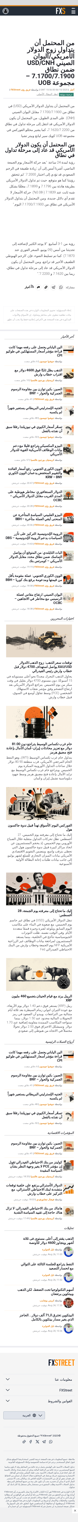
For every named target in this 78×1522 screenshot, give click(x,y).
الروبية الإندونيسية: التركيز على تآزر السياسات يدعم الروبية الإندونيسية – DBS (34, 536)
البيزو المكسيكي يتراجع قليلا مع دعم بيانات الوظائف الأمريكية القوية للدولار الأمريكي (36, 450)
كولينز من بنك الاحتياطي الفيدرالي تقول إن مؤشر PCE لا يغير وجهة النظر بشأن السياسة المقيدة (35, 1166)
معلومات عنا (63, 1379)
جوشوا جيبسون (46, 361)
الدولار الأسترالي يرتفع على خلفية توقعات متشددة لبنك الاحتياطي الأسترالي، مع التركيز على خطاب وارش (34, 1189)
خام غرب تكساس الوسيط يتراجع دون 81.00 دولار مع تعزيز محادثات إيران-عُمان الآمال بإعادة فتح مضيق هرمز (39, 748)
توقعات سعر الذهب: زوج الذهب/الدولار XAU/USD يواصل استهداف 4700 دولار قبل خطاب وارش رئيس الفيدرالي (43, 667)
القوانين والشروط (60, 1401)
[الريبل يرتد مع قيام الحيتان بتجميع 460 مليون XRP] (39, 974)
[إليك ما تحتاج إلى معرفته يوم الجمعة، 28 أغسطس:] (39, 889)
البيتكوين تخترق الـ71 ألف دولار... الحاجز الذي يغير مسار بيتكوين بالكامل (47, 1317)
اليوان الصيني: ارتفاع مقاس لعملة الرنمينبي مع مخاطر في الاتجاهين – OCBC (38, 599)
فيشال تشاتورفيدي (45, 1199)
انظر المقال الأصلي (47, 94)
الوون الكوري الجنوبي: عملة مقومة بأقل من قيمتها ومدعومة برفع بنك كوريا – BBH (34, 578)
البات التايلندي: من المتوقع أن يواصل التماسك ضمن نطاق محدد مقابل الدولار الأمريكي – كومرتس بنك (35, 557)
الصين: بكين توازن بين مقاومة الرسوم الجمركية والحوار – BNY (36, 391)
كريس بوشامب (47, 1300)
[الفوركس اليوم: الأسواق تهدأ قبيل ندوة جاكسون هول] (39, 803)
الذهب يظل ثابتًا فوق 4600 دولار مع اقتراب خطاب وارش (38, 372)
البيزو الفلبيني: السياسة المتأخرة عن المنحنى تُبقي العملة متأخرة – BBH (37, 517)
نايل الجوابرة (48, 1249)
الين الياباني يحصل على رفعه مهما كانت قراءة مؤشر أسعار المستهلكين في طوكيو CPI (34, 351)
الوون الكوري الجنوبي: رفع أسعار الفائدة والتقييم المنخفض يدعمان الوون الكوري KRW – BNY (35, 473)
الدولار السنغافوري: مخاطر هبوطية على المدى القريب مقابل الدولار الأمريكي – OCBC (35, 496)
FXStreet (60, 8)
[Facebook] (30, 1441)
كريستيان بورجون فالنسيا (42, 380)
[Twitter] (37, 1441)
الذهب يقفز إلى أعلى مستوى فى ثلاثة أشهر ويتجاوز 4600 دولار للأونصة (48, 1241)
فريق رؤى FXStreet (20, 89)
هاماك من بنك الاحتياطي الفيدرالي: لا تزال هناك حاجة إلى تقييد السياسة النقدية (34, 1210)
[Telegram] (44, 1441)
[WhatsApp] (50, 1441)
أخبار (72, 89)
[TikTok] (24, 1441)
